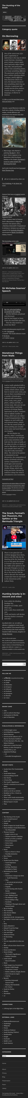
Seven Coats (9, 843)
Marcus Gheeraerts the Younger (14, 275)
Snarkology (7, 1023)
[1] (11, 338)
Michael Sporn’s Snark (11, 802)
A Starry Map (8, 780)
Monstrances (9, 845)
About (4, 1069)
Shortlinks (7, 993)
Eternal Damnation (11, 841)
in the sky (7, 381)
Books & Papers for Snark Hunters (14, 825)
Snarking (8, 865)
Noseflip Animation (11, 854)
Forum (6, 1028)
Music (5, 963)
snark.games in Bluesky (11, 715)
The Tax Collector (9, 930)
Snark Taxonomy (12, 878)
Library (6, 823)
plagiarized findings (10, 752)
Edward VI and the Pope (11, 928)
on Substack (7, 689)
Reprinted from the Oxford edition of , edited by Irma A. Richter (13, 486)
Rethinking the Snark (10, 871)
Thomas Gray (20, 280)
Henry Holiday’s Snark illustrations (15, 828)
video (17, 346)
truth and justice (6, 655)
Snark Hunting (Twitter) (11, 1032)
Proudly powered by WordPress (10, 1095)
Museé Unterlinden (18, 276)
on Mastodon (8, 685)
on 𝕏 (7, 698)
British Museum (9, 734)
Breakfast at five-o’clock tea (12, 793)
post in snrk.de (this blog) (12, 713)
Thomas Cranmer (9, 832)
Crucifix (7, 847)
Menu (4, 12)
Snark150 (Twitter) (9, 1030)
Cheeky (6, 947)
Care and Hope (8, 932)
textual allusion (13, 280)
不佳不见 (7, 976)
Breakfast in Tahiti (11, 869)
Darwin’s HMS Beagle (12, 967)
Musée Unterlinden (17, 232)
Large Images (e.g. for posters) (13, 965)
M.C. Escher (8, 987)
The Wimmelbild (10, 830)
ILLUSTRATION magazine (12, 732)
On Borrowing (10, 36)
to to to (13, 555)
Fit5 (5, 281)
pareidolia (15, 506)
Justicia (11, 625)
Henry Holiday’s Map (11, 899)
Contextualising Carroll (11, 775)
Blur (5, 939)
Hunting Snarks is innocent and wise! (14, 595)
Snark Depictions (10, 862)
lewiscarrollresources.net (11, 1021)
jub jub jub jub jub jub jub (14, 882)
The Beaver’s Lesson (11, 969)
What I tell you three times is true (14, 945)
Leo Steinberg (7, 183)
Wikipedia (7, 1025)
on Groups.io (8, 687)
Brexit (10, 346)
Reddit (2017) (8, 1041)
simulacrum (5, 280)
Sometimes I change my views (14, 875)
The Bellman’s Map (11, 897)
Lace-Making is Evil (11, 895)
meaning (15, 653)
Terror (6, 858)
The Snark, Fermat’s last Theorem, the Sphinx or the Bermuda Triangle (13, 517)
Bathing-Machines (11, 867)
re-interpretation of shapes (12, 278)
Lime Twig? (7, 795)
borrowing (11, 271)
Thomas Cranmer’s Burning (13, 836)
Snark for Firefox (9, 989)
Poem (4, 1084)
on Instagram (8, 693)
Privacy (4, 1073)
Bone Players (8, 856)
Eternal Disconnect (9, 788)
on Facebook (8, 691)
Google (6, 1036)
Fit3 (3, 281)
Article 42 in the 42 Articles (12, 791)
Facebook (7, 1039)
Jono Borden (9, 494)
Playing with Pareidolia (12, 985)
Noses (5, 849)
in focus (19, 273)
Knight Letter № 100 (11, 834)
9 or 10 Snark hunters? (11, 819)
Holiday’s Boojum (10, 956)
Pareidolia (8, 902)
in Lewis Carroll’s (14, 162)
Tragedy (7, 886)
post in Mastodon (9, 717)
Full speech (10, 331)
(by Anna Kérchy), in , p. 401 (13, 747)
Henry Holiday (8, 952)
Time (5, 804)
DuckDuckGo (8, 1034)
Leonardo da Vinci (7, 479)
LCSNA (4, 647)
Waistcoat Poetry (9, 934)
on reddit (6, 682)
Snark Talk (7, 821)
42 (4, 995)
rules (5, 710)
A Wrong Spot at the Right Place (13, 1008)
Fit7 (8, 281)
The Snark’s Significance (11, 782)
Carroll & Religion (10, 893)
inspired (17, 194)
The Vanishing (8, 910)
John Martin (7, 915)
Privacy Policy (19, 1093)
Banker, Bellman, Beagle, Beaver (15, 971)
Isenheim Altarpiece (17, 230)
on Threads (7, 695)
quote (3, 278)
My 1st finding (8, 908)
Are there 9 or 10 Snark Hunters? (14, 799)
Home (4, 1063)
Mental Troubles (10, 961)
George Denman (7, 634)
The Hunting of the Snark (12, 817)
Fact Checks (7, 778)
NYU (22, 627)
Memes (6, 991)
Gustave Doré (13, 273)
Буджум (7, 873)
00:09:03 (6, 336)
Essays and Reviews (10, 950)
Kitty (5, 923)
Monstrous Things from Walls (12, 354)
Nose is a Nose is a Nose (12, 851)
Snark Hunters (8, 1043)
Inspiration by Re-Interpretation (14, 917)
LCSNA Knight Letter (10, 730)
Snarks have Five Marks (11, 860)
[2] (13, 338)
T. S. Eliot (4, 99)
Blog (3, 1077)
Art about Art (18, 183)
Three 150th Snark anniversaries (14, 797)
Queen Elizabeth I (9, 926)
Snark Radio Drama (10, 773)
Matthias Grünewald (7, 276)
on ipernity (7, 680)
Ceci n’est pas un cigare (12, 974)
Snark (23, 653)
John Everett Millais (10, 913)
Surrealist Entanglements (13, 756)
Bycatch (6, 978)
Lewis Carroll (8, 958)
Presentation (6, 1080)
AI (6, 754)
